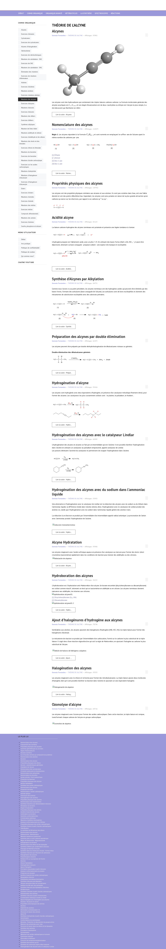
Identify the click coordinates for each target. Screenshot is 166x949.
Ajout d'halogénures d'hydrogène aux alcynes (87, 620)
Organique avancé (54, 13)
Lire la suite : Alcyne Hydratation (65, 565)
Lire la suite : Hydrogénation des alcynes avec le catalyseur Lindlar (65, 479)
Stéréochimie (25, 51)
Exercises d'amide (27, 201)
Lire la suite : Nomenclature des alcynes (65, 173)
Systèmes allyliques (28, 124)
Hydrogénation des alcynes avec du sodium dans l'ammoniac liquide (98, 491)
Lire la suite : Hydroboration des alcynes (65, 610)
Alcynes (58, 31)
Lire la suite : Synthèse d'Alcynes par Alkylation (65, 326)
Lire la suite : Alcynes (63, 114)
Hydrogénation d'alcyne (70, 382)
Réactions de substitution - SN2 (31, 59)
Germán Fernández (59, 35)
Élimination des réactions (29, 72)
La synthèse (86, 13)
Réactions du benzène (28, 152)
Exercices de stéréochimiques (31, 55)
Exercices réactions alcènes (30, 95)
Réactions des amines (28, 218)
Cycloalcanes (25, 38)
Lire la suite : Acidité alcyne (65, 269)
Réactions (115, 13)
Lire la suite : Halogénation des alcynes (65, 694)
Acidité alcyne (63, 217)
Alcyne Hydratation (67, 542)
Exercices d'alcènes (27, 87)
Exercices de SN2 (27, 63)
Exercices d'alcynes (27, 103)
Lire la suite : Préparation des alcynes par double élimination (65, 373)
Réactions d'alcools (27, 108)
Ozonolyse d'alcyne (66, 704)
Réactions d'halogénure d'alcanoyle (28, 176)
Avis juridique (25, 244)
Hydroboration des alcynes (72, 575)
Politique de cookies (28, 252)
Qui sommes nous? (27, 256)
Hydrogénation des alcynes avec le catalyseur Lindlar (93, 434)
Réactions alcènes (27, 91)
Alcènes (24, 83)
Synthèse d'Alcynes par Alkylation (78, 278)
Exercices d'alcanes (27, 34)
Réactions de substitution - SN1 (31, 68)
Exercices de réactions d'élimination (27, 77)
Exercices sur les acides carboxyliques (28, 166)
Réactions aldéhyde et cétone (31, 133)
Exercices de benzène (28, 156)
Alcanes (23, 30)
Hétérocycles (71, 13)
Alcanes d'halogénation (29, 47)
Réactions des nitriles (28, 205)
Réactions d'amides (27, 197)
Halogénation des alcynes (71, 668)
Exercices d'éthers (27, 120)
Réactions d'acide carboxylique (31, 160)
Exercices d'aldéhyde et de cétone (33, 137)
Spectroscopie (101, 13)
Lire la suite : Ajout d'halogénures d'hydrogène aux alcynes (65, 658)
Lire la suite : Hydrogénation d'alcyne (65, 425)
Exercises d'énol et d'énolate (31, 148)
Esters (23, 188)
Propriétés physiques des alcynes (77, 183)
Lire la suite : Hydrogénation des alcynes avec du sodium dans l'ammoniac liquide (65, 532)
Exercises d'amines (27, 222)
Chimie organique (35, 13)
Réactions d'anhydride (28, 171)
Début (21, 13)
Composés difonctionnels (29, 214)
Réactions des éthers (28, 116)
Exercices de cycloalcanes (30, 42)
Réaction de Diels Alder (29, 129)
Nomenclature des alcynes (72, 124)
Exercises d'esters (27, 193)
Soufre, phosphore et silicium (31, 226)
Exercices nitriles (27, 209)
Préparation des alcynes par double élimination (88, 336)
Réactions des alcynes (28, 99)
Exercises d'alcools (27, 112)
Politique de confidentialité (30, 248)
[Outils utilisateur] (146, 35)
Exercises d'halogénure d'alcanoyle (28, 183)
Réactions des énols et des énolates (29, 142)
